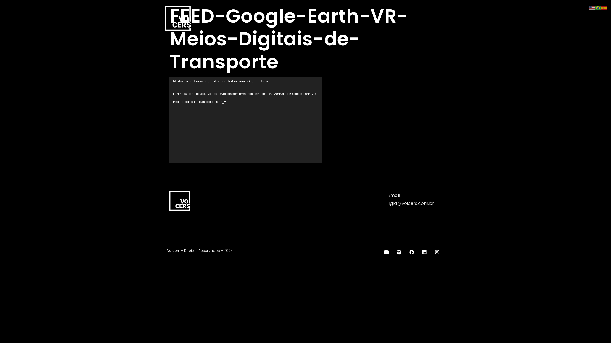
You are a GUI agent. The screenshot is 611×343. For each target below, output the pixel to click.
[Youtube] (386, 252)
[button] (377, 12)
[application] (245, 120)
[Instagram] (437, 252)
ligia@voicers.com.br (411, 203)
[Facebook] (411, 252)
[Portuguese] (598, 7)
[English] (592, 7)
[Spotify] (399, 252)
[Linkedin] (424, 252)
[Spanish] (604, 7)
